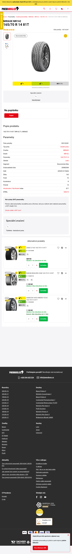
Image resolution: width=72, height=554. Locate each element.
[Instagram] (41, 497)
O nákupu (39, 466)
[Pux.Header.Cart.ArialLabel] (56, 8)
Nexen (4, 447)
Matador (4, 441)
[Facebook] (36, 497)
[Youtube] (45, 497)
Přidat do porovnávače (62, 248)
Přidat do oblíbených (58, 248)
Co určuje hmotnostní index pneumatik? (14, 469)
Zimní (38, 430)
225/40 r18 (5, 400)
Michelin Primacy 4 (42, 411)
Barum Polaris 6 (41, 397)
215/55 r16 (5, 414)
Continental (5, 430)
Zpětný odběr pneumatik (43, 481)
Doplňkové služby (41, 463)
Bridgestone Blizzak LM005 (44, 417)
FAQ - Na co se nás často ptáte (45, 469)
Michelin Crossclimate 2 (43, 394)
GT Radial (5, 436)
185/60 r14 (5, 411)
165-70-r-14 (43, 17)
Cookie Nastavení (41, 487)
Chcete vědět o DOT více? (13, 210)
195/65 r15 (5, 397)
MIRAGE (31, 17)
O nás (3, 499)
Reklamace (39, 478)
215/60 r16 (5, 409)
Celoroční (39, 433)
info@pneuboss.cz (47, 377)
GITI (3, 433)
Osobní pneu (64, 147)
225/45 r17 (5, 394)
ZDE (36, 4)
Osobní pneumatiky (21, 17)
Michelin (4, 444)
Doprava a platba (41, 475)
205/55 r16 (5, 391)
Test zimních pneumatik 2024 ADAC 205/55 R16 (17, 477)
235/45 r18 (5, 406)
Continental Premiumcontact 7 (45, 400)
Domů (5, 17)
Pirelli (3, 453)
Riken (3, 450)
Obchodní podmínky (42, 472)
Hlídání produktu (66, 248)
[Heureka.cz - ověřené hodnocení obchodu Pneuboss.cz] (40, 512)
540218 (66, 192)
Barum (4, 427)
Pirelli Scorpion (41, 409)
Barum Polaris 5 (41, 391)
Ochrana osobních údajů (43, 484)
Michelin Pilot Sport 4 (43, 406)
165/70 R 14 (64, 157)
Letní (67, 161)
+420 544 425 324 (27, 378)
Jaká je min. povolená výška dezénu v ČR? (15, 474)
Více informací (36, 100)
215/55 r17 (5, 403)
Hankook (5, 438)
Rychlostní (15, 188)
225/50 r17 (5, 417)
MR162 (37, 17)
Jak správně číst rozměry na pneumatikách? (15, 471)
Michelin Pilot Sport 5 (43, 414)
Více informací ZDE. (40, 548)
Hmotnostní (7, 188)
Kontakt (4, 496)
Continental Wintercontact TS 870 (46, 403)
